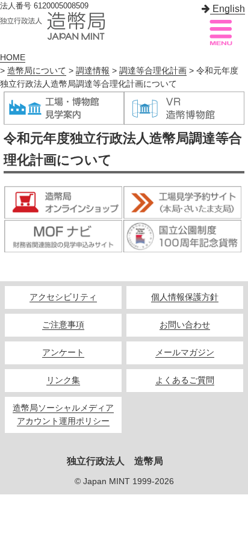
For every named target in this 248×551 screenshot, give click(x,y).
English (227, 9)
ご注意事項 (63, 324)
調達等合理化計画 (153, 70)
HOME (12, 57)
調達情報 (93, 70)
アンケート (63, 352)
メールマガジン (184, 352)
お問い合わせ (185, 324)
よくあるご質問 (184, 380)
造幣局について (36, 70)
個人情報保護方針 (185, 297)
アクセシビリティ (63, 297)
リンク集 (63, 380)
